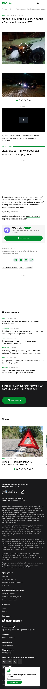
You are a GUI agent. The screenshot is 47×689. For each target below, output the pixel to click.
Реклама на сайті (8, 594)
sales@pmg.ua (7, 653)
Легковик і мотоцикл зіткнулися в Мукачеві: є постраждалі (20, 322)
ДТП (21, 267)
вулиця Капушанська (10, 267)
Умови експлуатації (9, 600)
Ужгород (29, 267)
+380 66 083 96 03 (8, 637)
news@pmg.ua (7, 645)
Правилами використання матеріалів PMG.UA (16, 567)
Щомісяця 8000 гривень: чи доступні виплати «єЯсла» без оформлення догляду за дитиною (21, 352)
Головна (4, 9)
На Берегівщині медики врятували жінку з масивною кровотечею (19, 342)
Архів (4, 608)
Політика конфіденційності (11, 597)
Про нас (5, 576)
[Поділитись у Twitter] (26, 260)
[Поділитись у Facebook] (15, 260)
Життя (12, 9)
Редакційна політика (9, 579)
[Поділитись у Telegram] (20, 260)
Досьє (4, 611)
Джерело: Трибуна (8, 248)
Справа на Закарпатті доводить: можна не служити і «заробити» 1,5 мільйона (18, 371)
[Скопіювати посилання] (31, 260)
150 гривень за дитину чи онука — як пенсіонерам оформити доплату (23, 361)
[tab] (17, 100)
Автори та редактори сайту (12, 582)
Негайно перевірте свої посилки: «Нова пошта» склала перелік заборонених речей (22, 332)
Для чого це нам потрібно (14, 678)
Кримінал (5, 367)
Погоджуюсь (14, 682)
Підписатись (23, 238)
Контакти (5, 585)
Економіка (5, 328)
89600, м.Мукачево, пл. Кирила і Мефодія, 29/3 (19, 630)
